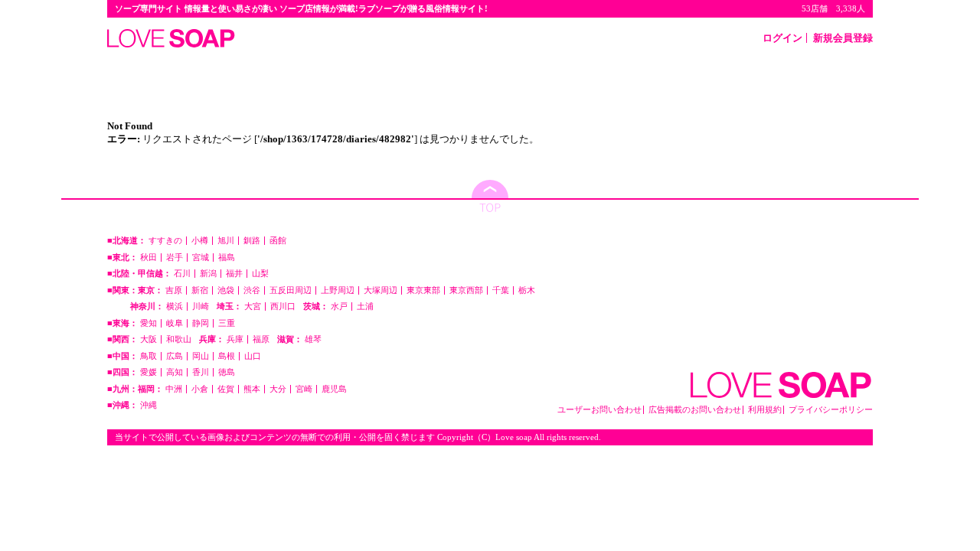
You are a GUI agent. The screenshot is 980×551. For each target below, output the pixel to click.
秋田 (148, 257)
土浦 (365, 306)
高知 (174, 372)
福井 (234, 273)
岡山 (200, 356)
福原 (261, 339)
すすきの (165, 240)
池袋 (225, 290)
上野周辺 (337, 290)
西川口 (283, 306)
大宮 (252, 306)
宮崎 (304, 389)
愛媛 (148, 372)
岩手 (174, 257)
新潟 (208, 273)
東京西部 (466, 290)
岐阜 (174, 323)
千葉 (500, 290)
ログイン (782, 38)
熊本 (251, 389)
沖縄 (148, 405)
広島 (174, 356)
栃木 (526, 290)
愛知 (148, 323)
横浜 (174, 306)
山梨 (260, 273)
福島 (226, 257)
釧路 (251, 240)
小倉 (199, 389)
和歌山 (178, 339)
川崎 (200, 306)
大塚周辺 (380, 290)
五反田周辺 (291, 290)
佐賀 (225, 389)
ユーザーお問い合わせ (599, 410)
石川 (182, 273)
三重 (226, 323)
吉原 (173, 290)
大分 (278, 389)
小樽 (199, 240)
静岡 (200, 323)
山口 (252, 356)
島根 (226, 356)
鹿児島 (334, 389)
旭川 (225, 240)
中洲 (173, 389)
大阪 (148, 339)
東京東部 (423, 290)
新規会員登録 (843, 38)
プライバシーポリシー (831, 410)
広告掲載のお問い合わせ (694, 410)
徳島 (226, 372)
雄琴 (313, 339)
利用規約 (765, 410)
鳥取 (148, 356)
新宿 (199, 290)
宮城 (200, 257)
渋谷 (251, 290)
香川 (200, 372)
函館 (278, 240)
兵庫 (235, 339)
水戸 (339, 306)
